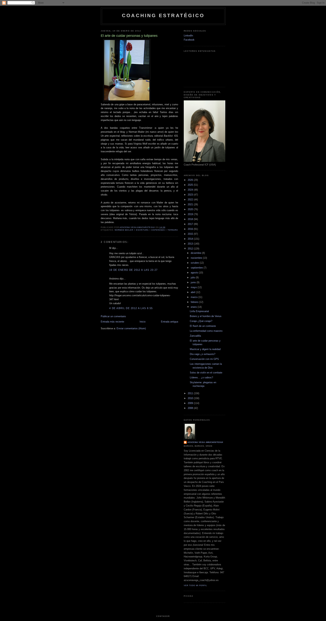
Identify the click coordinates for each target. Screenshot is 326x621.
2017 (191, 224)
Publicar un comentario (113, 316)
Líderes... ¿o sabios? (201, 377)
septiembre (197, 267)
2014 (191, 238)
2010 (191, 398)
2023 (191, 194)
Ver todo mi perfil (195, 585)
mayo (194, 287)
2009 (191, 403)
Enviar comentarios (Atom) (131, 328)
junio (194, 282)
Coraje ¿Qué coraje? (201, 321)
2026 (191, 180)
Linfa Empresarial (199, 311)
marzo (194, 297)
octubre (195, 262)
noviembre (197, 257)
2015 (191, 233)
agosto (195, 272)
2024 (191, 189)
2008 (191, 408)
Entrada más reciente (112, 321)
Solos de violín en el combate (206, 372)
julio (193, 277)
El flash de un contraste (203, 326)
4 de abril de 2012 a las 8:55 (131, 308)
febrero (195, 302)
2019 (191, 214)
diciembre (196, 253)
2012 (191, 248)
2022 (191, 199)
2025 (191, 184)
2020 (191, 209)
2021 (191, 204)
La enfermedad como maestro (206, 330)
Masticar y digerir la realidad (205, 349)
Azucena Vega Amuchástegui (205, 442)
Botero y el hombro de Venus (205, 316)
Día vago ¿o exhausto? (202, 354)
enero (194, 306)
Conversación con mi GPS (204, 359)
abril (193, 292)
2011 (191, 393)
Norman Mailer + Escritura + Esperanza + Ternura (146, 230)
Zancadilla (195, 335)
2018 (191, 219)
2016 (191, 229)
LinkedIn (188, 35)
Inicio (142, 321)
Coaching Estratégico (163, 15)
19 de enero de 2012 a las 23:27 (133, 270)
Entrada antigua (169, 321)
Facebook (189, 39)
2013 (191, 243)
